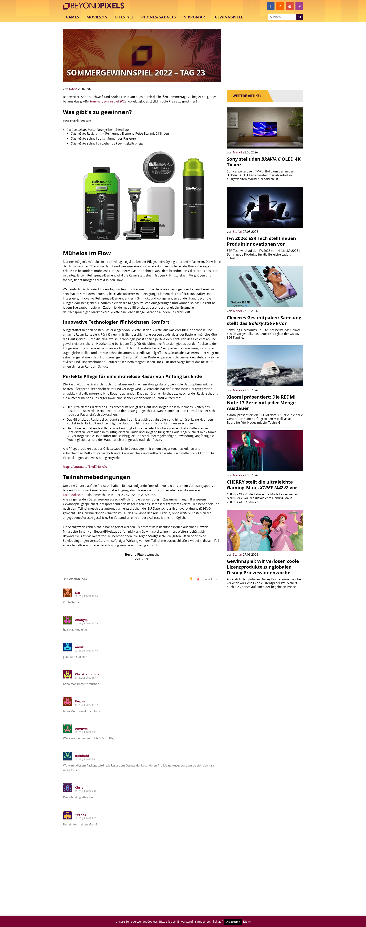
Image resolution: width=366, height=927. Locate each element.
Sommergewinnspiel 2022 (107, 101)
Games (72, 17)
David (73, 89)
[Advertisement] (142, 879)
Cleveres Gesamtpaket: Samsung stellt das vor (264, 320)
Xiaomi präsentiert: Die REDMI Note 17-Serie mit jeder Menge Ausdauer (261, 402)
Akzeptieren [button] (233, 921)
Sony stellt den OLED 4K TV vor (264, 162)
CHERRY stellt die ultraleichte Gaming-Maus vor (262, 485)
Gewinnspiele (229, 17)
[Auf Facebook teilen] (297, 143)
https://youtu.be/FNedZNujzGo (85, 467)
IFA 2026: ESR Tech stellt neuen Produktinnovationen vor (261, 241)
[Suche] (300, 17)
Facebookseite (73, 495)
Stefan (238, 232)
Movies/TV (97, 17)
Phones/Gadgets (158, 17)
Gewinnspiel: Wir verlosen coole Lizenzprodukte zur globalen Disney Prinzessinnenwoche (263, 567)
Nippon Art (195, 17)
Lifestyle (124, 17)
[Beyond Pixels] (95, 6)
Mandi (238, 152)
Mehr (247, 921)
